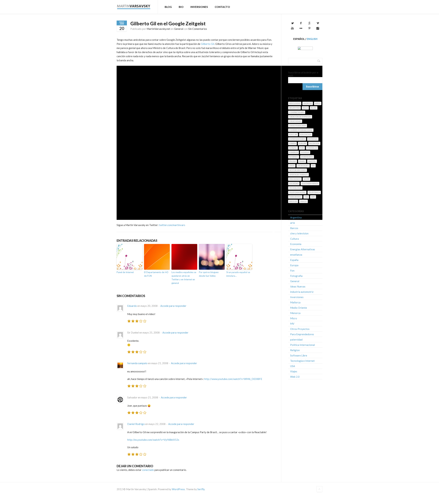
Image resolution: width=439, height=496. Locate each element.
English (312, 38)
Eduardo (132, 305)
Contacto (222, 6)
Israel (302, 161)
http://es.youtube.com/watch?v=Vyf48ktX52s (153, 439)
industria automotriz (301, 291)
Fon (302, 148)
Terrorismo (295, 197)
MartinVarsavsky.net (158, 28)
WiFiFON (293, 201)
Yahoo (303, 201)
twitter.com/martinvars (172, 225)
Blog (168, 6)
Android (307, 103)
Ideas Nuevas (297, 286)
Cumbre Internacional (300, 130)
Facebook (314, 143)
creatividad (295, 121)
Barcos (294, 228)
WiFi (313, 197)
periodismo (295, 179)
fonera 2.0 (312, 148)
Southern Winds (310, 183)
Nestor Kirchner (297, 170)
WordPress (178, 489)
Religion (295, 350)
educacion (305, 134)
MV (313, 166)
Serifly (201, 489)
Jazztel (312, 161)
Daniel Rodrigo (136, 423)
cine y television (299, 233)
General (178, 28)
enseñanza (296, 254)
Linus (291, 166)
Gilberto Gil (207, 43)
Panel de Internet (125, 272)
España (292, 143)
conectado (148, 469)
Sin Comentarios (197, 28)
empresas (312, 139)
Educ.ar (293, 134)
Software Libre (298, 355)
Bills (305, 108)
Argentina (294, 108)
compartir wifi (296, 112)
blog (313, 108)
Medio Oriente (298, 307)
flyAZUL (293, 148)
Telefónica (314, 192)
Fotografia (296, 275)
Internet (293, 157)
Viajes (293, 371)
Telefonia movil (297, 192)
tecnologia (295, 188)
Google (305, 152)
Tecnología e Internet (302, 360)
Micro (293, 318)
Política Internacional (302, 344)
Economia (295, 244)
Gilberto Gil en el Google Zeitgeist (168, 23)
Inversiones (199, 6)
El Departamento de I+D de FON (156, 274)
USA (306, 197)
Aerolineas (294, 103)
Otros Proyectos (300, 328)
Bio (181, 6)
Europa (302, 143)
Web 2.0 (295, 376)
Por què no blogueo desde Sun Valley (209, 274)
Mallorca (295, 302)
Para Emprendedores (302, 334)
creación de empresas (300, 117)
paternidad (296, 339)
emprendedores (297, 139)
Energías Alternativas (302, 249)
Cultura (294, 238)
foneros (293, 152)
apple (317, 103)
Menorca (295, 313)
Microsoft (303, 166)
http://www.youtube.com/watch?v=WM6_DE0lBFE (233, 378)
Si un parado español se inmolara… (238, 274)
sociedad (294, 183)
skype (306, 179)
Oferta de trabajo (298, 174)
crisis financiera (297, 125)
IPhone (292, 161)
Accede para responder (173, 305)
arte (292, 222)
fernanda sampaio (137, 363)
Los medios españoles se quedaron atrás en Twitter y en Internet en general (183, 277)
